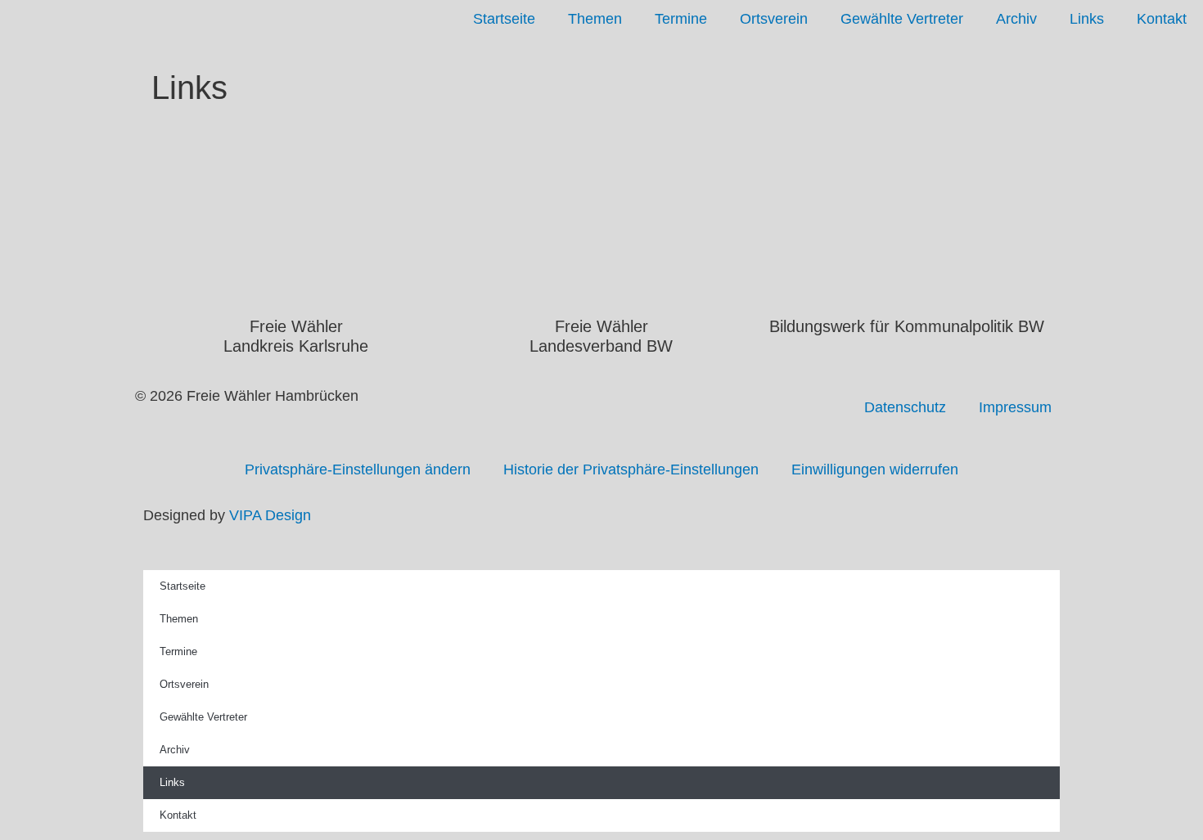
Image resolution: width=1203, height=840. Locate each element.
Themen (595, 19)
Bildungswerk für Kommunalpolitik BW (906, 326)
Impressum (1015, 407)
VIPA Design (270, 515)
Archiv (1016, 19)
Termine (681, 19)
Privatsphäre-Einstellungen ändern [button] (358, 469)
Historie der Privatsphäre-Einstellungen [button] (631, 469)
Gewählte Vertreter (901, 19)
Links (1087, 19)
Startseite (504, 19)
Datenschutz (905, 407)
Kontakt (1162, 19)
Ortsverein (774, 19)
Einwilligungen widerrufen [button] (874, 469)
